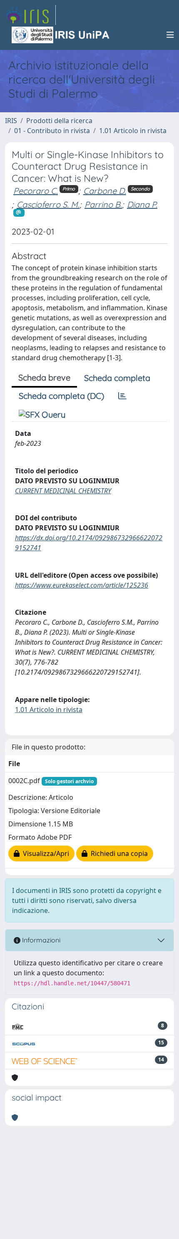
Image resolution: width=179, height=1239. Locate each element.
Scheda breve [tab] (44, 377)
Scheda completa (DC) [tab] (61, 396)
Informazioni (40, 940)
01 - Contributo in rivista (52, 130)
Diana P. (142, 204)
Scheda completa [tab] (117, 378)
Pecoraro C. (35, 190)
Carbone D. (104, 190)
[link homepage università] (61, 35)
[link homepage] (30, 15)
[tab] (122, 396)
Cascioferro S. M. (48, 204)
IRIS (11, 120)
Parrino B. (103, 204)
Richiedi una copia (117, 853)
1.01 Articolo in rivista (133, 130)
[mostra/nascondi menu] (170, 35)
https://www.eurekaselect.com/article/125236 (81, 585)
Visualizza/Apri (44, 853)
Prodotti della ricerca (59, 120)
